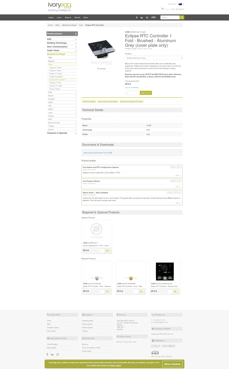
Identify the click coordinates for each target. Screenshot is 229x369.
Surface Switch (54, 89)
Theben (51, 126)
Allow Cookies (172, 364)
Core (50, 64)
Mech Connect (54, 122)
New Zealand (51, 348)
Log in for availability (131, 87)
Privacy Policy (86, 351)
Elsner (50, 95)
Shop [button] (67, 17)
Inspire (50, 17)
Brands (77, 17)
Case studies (51, 331)
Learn (59, 17)
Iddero (50, 109)
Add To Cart (145, 93)
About (86, 17)
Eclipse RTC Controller (57, 80)
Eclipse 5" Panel (55, 70)
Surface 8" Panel (55, 83)
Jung (50, 112)
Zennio (51, 129)
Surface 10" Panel (55, 86)
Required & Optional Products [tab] (131, 101)
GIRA (50, 102)
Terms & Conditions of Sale (91, 348)
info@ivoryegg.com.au (160, 322)
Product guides (87, 324)
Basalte (51, 61)
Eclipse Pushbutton (56, 76)
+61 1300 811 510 (159, 320)
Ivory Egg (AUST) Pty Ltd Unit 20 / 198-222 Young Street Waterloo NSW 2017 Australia (127, 325)
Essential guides (87, 321)
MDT (50, 119)
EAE (50, 92)
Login (173, 9)
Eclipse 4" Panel (55, 67)
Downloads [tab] (107, 101)
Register (181, 9)
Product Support (87, 327)
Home (49, 321)
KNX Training (156, 356)
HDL (50, 105)
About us (85, 344)
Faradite (51, 99)
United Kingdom (52, 344)
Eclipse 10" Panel (55, 73)
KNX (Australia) (166, 356)
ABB (50, 57)
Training (84, 331)
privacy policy (115, 365)
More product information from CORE (98, 152)
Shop (49, 324)
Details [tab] (89, 101)
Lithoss (51, 116)
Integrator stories (53, 327)
